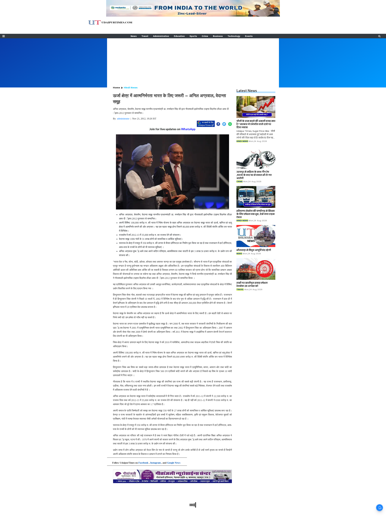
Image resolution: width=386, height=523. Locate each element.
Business (218, 36)
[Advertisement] (193, 59)
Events (249, 36)
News (134, 36)
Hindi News (131, 87)
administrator (123, 118)
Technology (234, 36)
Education (179, 36)
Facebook (143, 462)
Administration (161, 36)
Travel (144, 36)
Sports (193, 36)
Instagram (155, 462)
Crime (205, 36)
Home (116, 87)
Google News (173, 462)
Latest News (246, 90)
